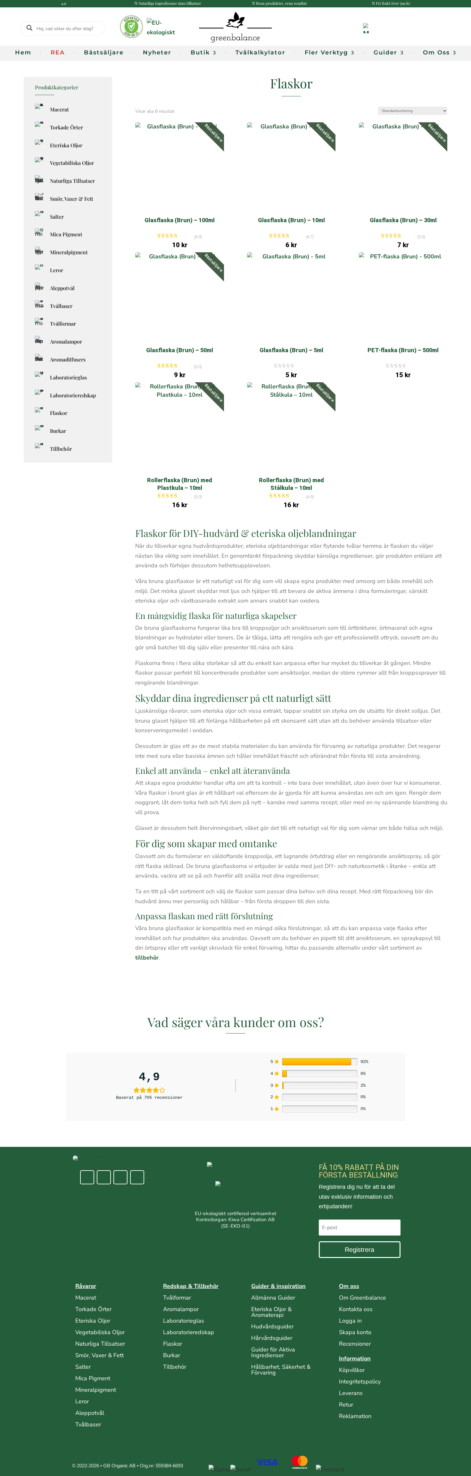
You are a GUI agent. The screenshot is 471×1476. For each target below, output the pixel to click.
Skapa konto (355, 1332)
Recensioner (355, 1344)
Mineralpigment (95, 1390)
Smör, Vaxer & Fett (99, 1355)
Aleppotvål (89, 1413)
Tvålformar (177, 1298)
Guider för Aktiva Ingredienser (273, 1352)
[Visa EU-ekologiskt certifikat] (235, 1195)
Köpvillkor (352, 1370)
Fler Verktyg (326, 52)
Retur (346, 1404)
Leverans (351, 1393)
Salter (83, 1367)
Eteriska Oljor (92, 1321)
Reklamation (355, 1416)
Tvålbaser (88, 1424)
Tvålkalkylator (260, 52)
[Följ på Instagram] (104, 1177)
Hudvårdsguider (272, 1326)
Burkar (171, 1355)
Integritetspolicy (360, 1381)
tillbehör (147, 957)
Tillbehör (174, 1367)
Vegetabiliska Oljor (100, 1332)
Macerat (85, 1298)
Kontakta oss (356, 1309)
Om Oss (436, 52)
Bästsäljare (104, 52)
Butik (200, 52)
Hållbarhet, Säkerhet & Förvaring (280, 1369)
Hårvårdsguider (271, 1338)
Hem (23, 52)
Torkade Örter (93, 1309)
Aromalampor (181, 1309)
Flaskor (172, 1344)
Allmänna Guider (273, 1298)
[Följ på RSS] (137, 1177)
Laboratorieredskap (188, 1332)
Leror (82, 1401)
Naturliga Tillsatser (100, 1344)
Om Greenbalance (362, 1298)
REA (58, 52)
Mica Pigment (92, 1378)
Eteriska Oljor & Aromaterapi (271, 1312)
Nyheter (157, 52)
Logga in (350, 1321)
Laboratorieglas (183, 1321)
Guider (385, 52)
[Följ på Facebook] (87, 1177)
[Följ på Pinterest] (120, 1177)
